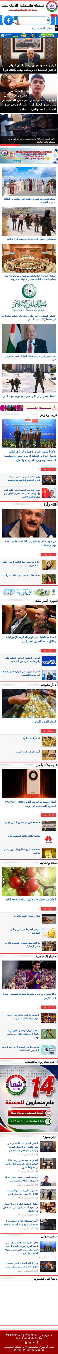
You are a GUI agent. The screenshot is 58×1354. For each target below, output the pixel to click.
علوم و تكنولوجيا (46, 765)
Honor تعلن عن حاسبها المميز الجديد (22, 822)
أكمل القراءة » (48, 469)
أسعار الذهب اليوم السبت (28, 751)
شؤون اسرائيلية (46, 601)
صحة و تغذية (49, 863)
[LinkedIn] (30, 1342)
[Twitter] (33, 1342)
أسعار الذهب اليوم (45, 721)
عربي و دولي (49, 415)
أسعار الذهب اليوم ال (40, 28)
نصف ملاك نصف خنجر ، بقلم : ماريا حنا (21, 575)
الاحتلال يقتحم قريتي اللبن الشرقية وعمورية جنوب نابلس (29, 396)
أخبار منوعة (49, 685)
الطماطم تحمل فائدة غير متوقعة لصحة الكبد (31, 899)
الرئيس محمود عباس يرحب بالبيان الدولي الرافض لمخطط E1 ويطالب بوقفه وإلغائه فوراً (21, 1164)
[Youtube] (26, 1342)
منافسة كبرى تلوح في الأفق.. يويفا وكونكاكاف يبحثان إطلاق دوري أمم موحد (23, 1034)
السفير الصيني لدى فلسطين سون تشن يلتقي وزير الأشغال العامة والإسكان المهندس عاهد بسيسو (22, 1147)
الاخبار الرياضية (47, 956)
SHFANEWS (14, 1335)
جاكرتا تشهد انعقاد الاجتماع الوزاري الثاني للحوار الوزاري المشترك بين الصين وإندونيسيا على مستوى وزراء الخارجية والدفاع (30, 456)
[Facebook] (37, 1342)
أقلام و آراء (50, 505)
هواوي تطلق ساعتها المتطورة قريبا (24, 836)
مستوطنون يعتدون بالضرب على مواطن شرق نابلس (31, 239)
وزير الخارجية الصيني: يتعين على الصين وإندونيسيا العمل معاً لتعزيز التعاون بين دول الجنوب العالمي (21, 493)
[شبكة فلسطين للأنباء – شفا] (29, 6)
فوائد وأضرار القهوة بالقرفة (27, 916)
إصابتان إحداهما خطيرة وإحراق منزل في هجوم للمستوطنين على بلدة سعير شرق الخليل (20, 1207)
